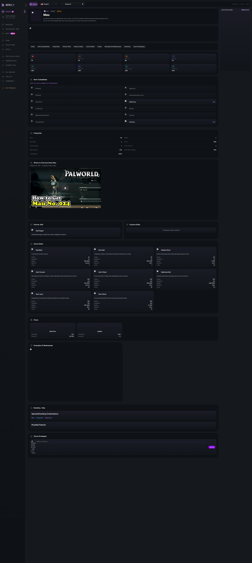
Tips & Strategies (139, 46)
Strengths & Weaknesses (113, 46)
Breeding (127, 46)
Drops (100, 46)
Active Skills (90, 46)
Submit (212, 447)
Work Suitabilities (44, 46)
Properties (56, 46)
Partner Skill (67, 46)
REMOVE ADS (245, 10)
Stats (33, 46)
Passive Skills (78, 46)
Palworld (235, 4)
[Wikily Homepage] (13, 5)
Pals (242, 4)
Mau (247, 4)
